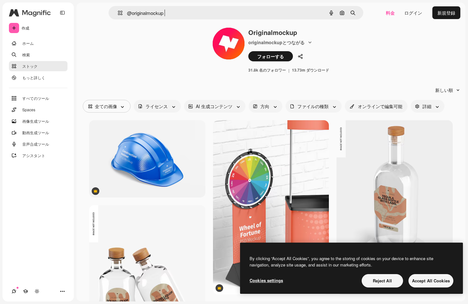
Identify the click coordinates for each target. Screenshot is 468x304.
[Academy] (25, 291)
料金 (390, 13)
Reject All (382, 281)
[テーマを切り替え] (37, 291)
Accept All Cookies (431, 281)
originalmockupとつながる (276, 42)
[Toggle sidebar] (62, 13)
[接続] (14, 291)
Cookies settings (266, 280)
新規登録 (446, 13)
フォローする (270, 56)
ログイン (413, 13)
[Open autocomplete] (117, 12)
